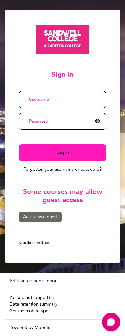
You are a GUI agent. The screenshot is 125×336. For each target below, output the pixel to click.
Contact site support (37, 280)
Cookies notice (34, 242)
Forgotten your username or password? (62, 169)
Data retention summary (33, 304)
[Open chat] (111, 322)
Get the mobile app (29, 310)
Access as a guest (40, 216)
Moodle (42, 327)
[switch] (98, 121)
